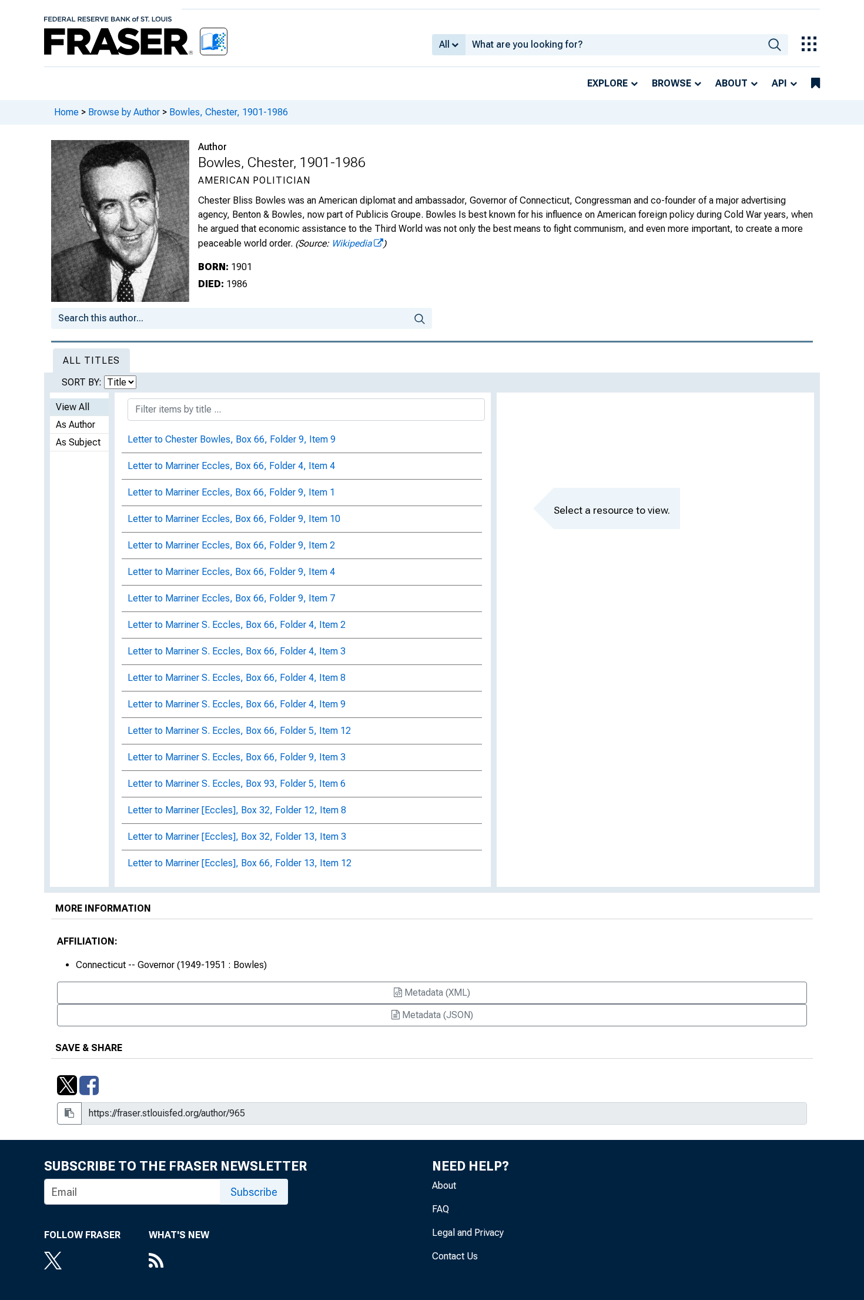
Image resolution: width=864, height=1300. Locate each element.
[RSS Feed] (179, 1262)
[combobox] (613, 44)
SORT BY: (83, 382)
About (731, 83)
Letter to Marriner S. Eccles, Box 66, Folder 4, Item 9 (237, 704)
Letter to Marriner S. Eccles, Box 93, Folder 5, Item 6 (237, 783)
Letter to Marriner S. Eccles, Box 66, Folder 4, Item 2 (237, 624)
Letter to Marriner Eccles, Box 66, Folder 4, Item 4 (231, 465)
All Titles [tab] (91, 360)
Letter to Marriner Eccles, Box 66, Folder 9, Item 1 (231, 492)
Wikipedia (351, 243)
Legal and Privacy (468, 1232)
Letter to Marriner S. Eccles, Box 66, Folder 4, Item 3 (237, 651)
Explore (607, 83)
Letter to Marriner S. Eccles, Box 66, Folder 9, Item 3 (237, 757)
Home (66, 112)
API (779, 83)
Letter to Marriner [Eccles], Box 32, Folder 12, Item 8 (237, 810)
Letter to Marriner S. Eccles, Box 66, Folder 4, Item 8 (237, 677)
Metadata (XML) (436, 992)
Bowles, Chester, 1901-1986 (228, 112)
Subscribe (253, 1192)
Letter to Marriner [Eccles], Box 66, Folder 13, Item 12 (239, 863)
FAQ (440, 1209)
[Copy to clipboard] (69, 1113)
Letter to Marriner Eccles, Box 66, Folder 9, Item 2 (231, 545)
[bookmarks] (815, 84)
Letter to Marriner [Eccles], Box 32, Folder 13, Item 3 (237, 836)
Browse (671, 83)
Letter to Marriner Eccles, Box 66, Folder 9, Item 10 (234, 518)
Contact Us (455, 1256)
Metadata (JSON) (436, 1014)
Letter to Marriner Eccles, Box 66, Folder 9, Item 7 (231, 598)
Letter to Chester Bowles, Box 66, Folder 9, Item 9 (232, 439)
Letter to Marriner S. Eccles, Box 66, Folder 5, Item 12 (239, 730)
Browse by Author (124, 112)
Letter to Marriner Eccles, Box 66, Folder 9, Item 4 (231, 571)
